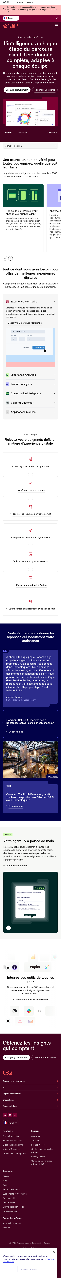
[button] (8, 928)
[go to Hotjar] (30, 2)
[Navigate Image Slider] (10, 258)
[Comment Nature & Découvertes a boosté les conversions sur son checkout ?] (30, 724)
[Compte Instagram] (15, 1115)
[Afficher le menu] (56, 25)
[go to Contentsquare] (8, 2)
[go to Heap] (20, 2)
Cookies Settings (29, 1269)
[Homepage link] (7, 1073)
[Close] (54, 1252)
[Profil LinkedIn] (5, 1115)
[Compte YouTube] (10, 1115)
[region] (28, 1263)
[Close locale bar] (56, 18)
